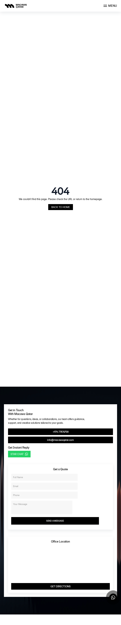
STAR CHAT (17, 454)
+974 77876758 (61, 431)
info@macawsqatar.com (60, 439)
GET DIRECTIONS (60, 586)
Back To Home (60, 207)
